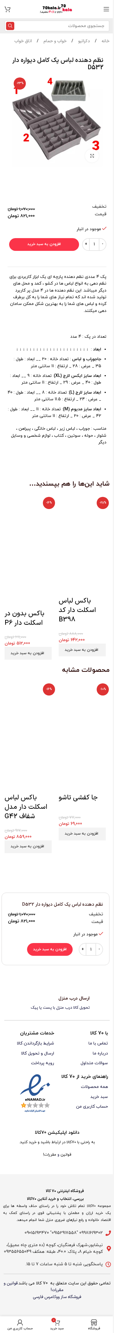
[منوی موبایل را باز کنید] (106, 9)
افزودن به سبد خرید (44, 244)
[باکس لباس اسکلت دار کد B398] (84, 520)
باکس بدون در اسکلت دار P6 (24, 618)
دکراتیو (83, 41)
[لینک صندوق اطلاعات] (57, 1003)
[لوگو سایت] (57, 9)
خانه (104, 41)
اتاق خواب (23, 41)
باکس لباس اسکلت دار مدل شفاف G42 (26, 807)
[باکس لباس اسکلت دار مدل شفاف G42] (30, 709)
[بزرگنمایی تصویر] (92, 156)
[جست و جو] (10, 26)
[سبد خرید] (8, 9)
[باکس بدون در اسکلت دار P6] (30, 526)
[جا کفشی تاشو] (84, 709)
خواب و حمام (54, 41)
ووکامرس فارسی (46, 1297)
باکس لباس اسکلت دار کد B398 (77, 610)
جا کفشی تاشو (78, 798)
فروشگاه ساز (71, 1297)
